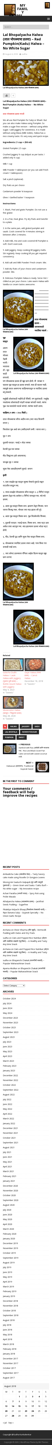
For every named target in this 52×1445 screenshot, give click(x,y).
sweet (22, 737)
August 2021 (9, 1147)
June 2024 (7, 1008)
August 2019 (9, 1262)
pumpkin (9, 737)
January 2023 (9, 1070)
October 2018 (9, 1310)
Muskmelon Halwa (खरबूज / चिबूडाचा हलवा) (12, 711)
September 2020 (10, 1200)
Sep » (10, 1422)
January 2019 (9, 1296)
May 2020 (7, 1219)
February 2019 (9, 1291)
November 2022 (10, 1080)
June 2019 (7, 1272)
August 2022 (9, 1094)
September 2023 (10, 1032)
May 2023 (7, 1051)
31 (32, 1415)
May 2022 (7, 1109)
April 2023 (7, 1056)
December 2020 (10, 1185)
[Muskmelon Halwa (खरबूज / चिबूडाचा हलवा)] (12, 702)
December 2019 (10, 1243)
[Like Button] (6, 95)
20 (6, 1411)
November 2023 (10, 1022)
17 (32, 1406)
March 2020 (8, 1229)
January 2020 (9, 1238)
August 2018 (9, 1320)
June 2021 (7, 1157)
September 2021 (10, 1142)
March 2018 (8, 1344)
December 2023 (10, 1017)
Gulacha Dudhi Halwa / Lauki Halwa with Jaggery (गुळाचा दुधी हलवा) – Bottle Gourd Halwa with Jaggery (12, 679)
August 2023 (9, 1037)
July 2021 (7, 1152)
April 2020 (7, 1224)
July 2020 (7, 1209)
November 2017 (10, 1363)
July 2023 (7, 1041)
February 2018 (9, 1349)
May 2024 (7, 1013)
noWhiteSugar (29, 732)
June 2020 (7, 1214)
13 (6, 1406)
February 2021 (9, 1176)
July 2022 (7, 1099)
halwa (13, 726)
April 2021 (7, 1166)
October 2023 (9, 1027)
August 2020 (9, 1205)
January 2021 (9, 1181)
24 (32, 1411)
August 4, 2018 (11, 54)
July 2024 (7, 1003)
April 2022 (7, 1113)
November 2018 (10, 1305)
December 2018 (10, 1301)
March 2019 (8, 1286)
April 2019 (7, 1281)
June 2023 (7, 1046)
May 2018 (7, 1334)
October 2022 (9, 1085)
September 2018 (10, 1315)
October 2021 (9, 1137)
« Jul (5, 1422)
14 (13, 1406)
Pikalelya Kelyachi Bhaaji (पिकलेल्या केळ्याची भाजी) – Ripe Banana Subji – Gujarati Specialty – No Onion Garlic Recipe (24, 912)
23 (26, 1411)
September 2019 (10, 1257)
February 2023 (9, 1065)
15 (19, 1406)
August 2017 (9, 1377)
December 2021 (10, 1128)
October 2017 (9, 1368)
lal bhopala (11, 732)
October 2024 (9, 998)
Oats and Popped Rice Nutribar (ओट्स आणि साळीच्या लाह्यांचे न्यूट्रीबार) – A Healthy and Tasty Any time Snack (25, 941)
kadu (37, 726)
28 (13, 1415)
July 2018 (7, 1325)
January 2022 (9, 1123)
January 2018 (9, 1353)
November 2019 (10, 1248)
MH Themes (43, 1442)
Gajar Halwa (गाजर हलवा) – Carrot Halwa (33, 675)
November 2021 (10, 1133)
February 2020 (9, 1233)
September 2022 (10, 1089)
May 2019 (7, 1277)
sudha (24, 54)
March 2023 (8, 1061)
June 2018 (7, 1329)
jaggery (25, 726)
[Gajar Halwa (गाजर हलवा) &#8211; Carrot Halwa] (34, 664)
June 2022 (7, 1104)
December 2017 (10, 1358)
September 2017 (10, 1373)
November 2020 (10, 1190)
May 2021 (7, 1161)
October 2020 (9, 1195)
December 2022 (10, 1075)
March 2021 (8, 1171)
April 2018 (7, 1339)
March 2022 (8, 1118)
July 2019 (7, 1267)
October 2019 (9, 1253)
